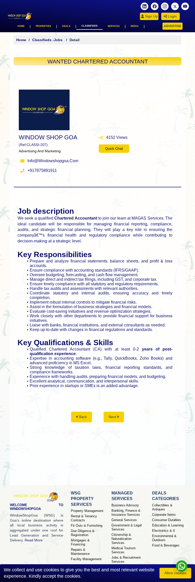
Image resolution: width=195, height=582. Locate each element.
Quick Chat (114, 148)
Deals (66, 26)
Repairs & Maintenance (80, 552)
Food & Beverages (166, 545)
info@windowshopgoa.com (52, 161)
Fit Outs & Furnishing (86, 525)
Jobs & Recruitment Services (126, 559)
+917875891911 (42, 170)
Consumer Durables (166, 520)
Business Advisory (125, 505)
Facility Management (86, 559)
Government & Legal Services (126, 527)
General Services (124, 520)
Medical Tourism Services (123, 550)
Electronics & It (163, 531)
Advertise (172, 26)
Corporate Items (164, 515)
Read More (34, 540)
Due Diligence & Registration (82, 533)
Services (114, 26)
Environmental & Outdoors (164, 538)
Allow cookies (175, 573)
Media (135, 26)
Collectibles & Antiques (162, 507)
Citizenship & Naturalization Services (121, 539)
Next (113, 417)
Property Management (87, 511)
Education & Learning (168, 525)
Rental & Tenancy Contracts (84, 518)
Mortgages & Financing (80, 542)
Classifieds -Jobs (47, 40)
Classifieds (90, 26)
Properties (43, 26)
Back (82, 417)
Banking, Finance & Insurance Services (125, 513)
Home (21, 26)
